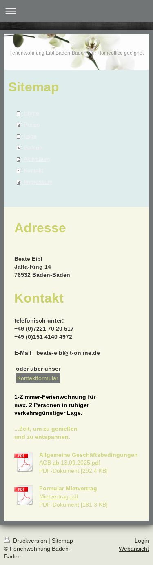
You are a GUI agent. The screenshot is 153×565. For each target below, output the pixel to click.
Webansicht (134, 548)
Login (142, 540)
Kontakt (33, 170)
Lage (30, 136)
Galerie (33, 147)
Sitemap (62, 540)
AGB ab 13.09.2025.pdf (69, 462)
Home (31, 113)
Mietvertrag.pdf (58, 496)
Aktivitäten (37, 159)
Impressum (38, 181)
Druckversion (30, 540)
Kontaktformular (37, 378)
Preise (32, 124)
